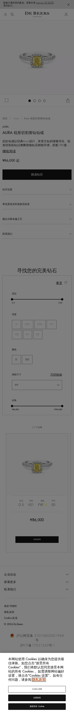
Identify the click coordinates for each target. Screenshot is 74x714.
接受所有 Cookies (37, 706)
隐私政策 (38, 679)
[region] (37, 683)
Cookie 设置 (37, 689)
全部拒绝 (37, 698)
